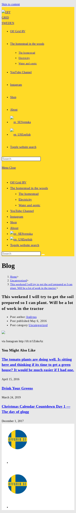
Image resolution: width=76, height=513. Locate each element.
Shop (13, 222)
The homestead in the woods (29, 188)
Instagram (16, 216)
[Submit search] (43, 254)
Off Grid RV (18, 182)
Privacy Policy (19, 462)
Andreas (31, 317)
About (14, 228)
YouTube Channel (22, 211)
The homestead (29, 193)
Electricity (25, 199)
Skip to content (11, 4)
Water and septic (29, 205)
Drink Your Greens (17, 388)
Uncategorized (38, 325)
